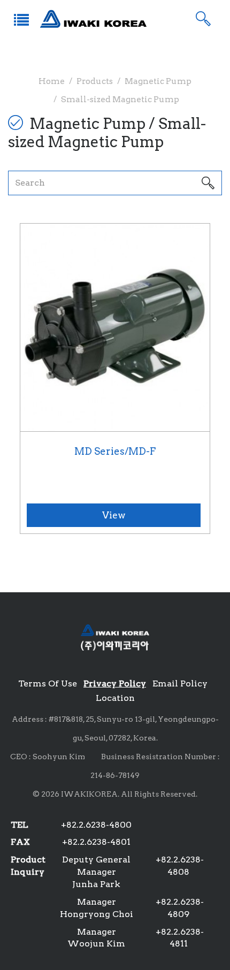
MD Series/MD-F (115, 451)
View (114, 515)
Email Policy (180, 683)
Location (115, 698)
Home (52, 81)
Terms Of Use (47, 683)
